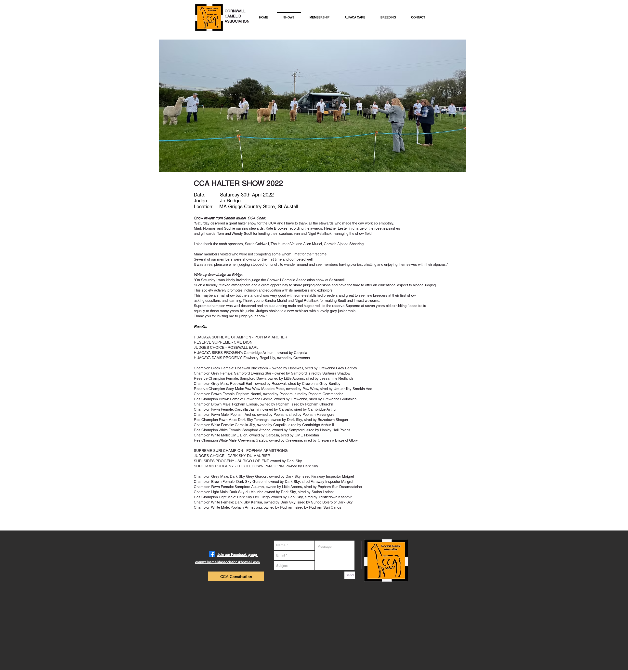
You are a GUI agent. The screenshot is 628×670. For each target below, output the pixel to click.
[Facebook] (212, 554)
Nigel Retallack (307, 300)
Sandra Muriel (275, 300)
